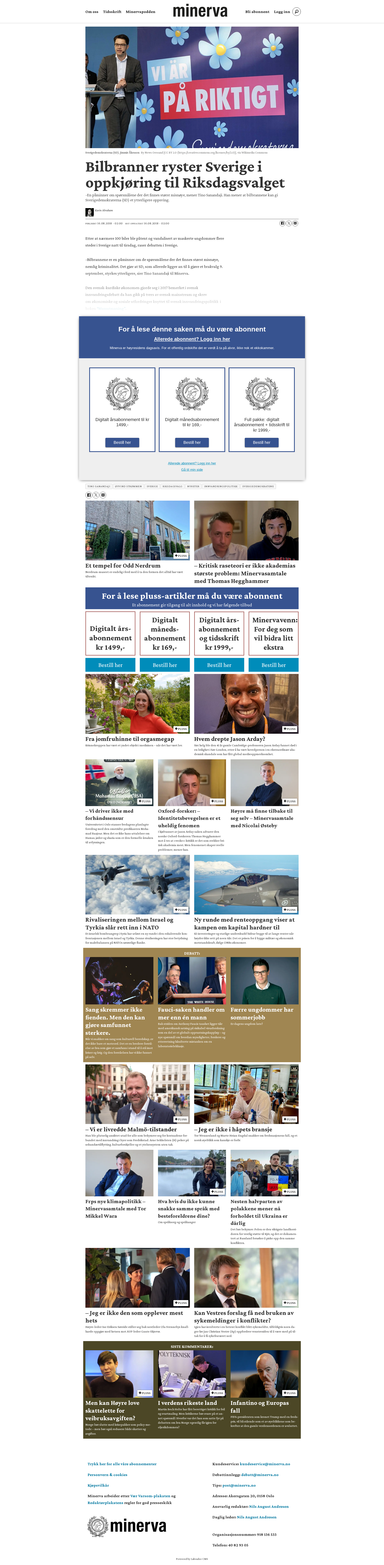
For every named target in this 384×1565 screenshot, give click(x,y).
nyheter (193, 486)
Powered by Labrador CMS (192, 1558)
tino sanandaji (99, 486)
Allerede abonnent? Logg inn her (192, 339)
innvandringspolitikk (221, 486)
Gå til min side (192, 470)
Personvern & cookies (107, 1474)
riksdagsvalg (172, 486)
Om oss (91, 11)
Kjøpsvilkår (98, 1485)
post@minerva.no (239, 1485)
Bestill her (122, 442)
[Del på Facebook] (282, 223)
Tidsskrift (112, 11)
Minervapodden (140, 11)
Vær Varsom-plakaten (150, 1496)
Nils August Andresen (269, 1506)
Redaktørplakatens (105, 1502)
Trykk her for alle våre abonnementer (122, 1464)
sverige (152, 486)
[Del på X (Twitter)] (289, 223)
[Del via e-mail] (295, 223)
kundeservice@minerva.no (265, 1464)
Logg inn (282, 11)
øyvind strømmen (128, 486)
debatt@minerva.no (260, 1474)
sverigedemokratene (258, 486)
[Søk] (297, 12)
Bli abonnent (257, 11)
